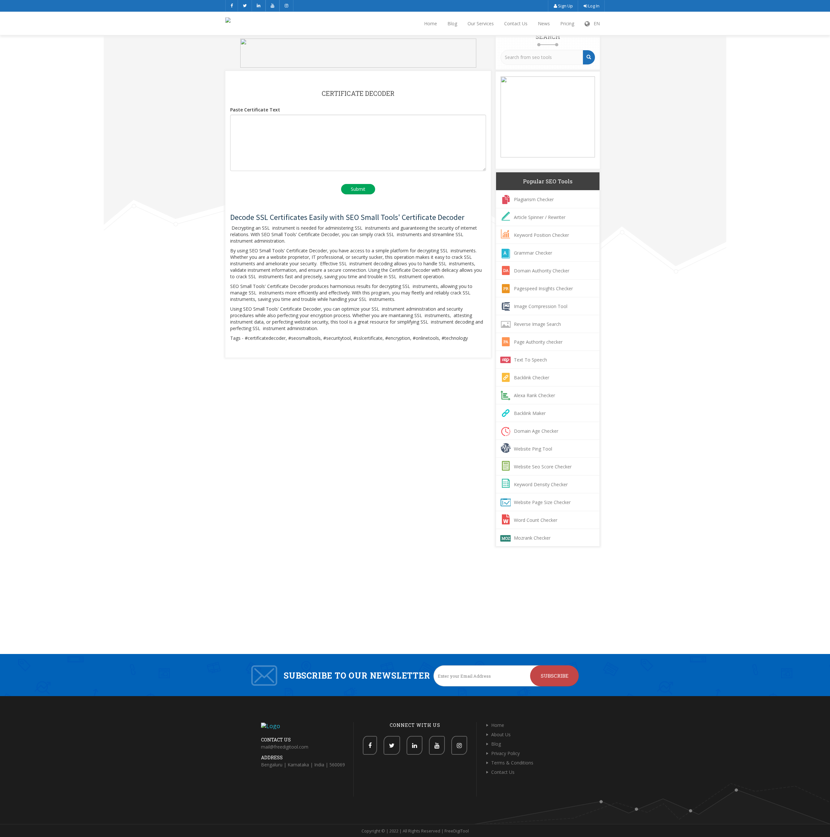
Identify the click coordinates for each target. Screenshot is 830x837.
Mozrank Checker (532, 538)
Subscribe (554, 675)
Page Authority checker (538, 342)
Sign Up (565, 6)
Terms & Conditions (512, 763)
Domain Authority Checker (541, 271)
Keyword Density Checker (541, 484)
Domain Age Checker (536, 431)
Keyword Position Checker (541, 235)
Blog (452, 23)
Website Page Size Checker (542, 502)
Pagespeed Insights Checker (543, 288)
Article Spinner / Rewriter (539, 217)
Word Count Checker (535, 520)
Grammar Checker (533, 253)
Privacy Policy (505, 753)
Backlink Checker (531, 377)
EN (595, 23)
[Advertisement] (415, 605)
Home (430, 23)
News (544, 23)
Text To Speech (530, 360)
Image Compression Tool (540, 306)
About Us (501, 734)
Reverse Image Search (537, 324)
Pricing (567, 23)
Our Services (481, 23)
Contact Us (516, 23)
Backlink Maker (530, 413)
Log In (593, 6)
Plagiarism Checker (534, 199)
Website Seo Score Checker (543, 467)
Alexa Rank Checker (534, 395)
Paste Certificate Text (255, 110)
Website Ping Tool (533, 449)
